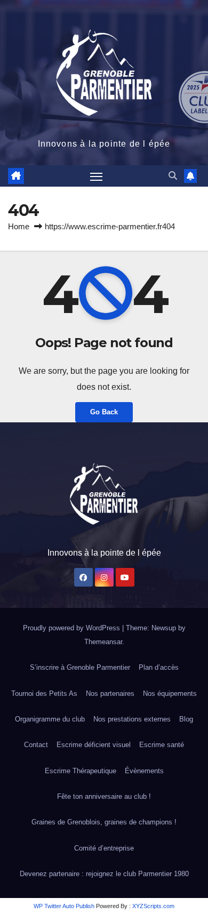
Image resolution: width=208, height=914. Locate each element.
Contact (36, 745)
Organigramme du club (50, 719)
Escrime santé (161, 745)
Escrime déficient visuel (94, 745)
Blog (186, 719)
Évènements (144, 771)
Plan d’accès (159, 667)
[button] (173, 175)
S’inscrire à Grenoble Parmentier (80, 667)
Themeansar (103, 642)
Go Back (104, 412)
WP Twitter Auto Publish (64, 906)
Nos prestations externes (132, 719)
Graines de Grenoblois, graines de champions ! (104, 822)
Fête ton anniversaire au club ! (104, 796)
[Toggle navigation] (96, 176)
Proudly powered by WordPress (72, 628)
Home (18, 226)
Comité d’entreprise (104, 848)
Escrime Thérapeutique (80, 771)
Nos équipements (170, 693)
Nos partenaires (110, 693)
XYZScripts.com (153, 906)
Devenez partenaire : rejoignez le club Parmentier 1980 (104, 874)
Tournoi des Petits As (44, 693)
